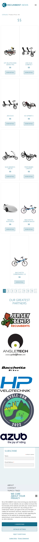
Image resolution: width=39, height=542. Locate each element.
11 (24, 291)
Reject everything (19, 534)
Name (6, 456)
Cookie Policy (13, 538)
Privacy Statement (23, 538)
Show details (10, 72)
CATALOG (5, 14)
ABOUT (11, 485)
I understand (19, 524)
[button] (36, 496)
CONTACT (12, 488)
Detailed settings (19, 529)
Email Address (9, 462)
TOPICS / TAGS (14, 490)
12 (28, 291)
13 (32, 291)
